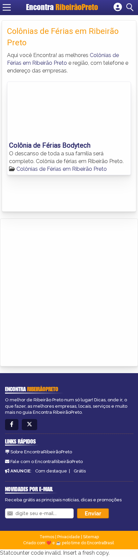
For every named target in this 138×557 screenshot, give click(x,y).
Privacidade (68, 537)
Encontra (62, 7)
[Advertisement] (69, 291)
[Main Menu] (6, 7)
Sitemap (91, 537)
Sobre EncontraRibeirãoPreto (41, 451)
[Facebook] (11, 424)
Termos (47, 537)
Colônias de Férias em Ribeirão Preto (61, 169)
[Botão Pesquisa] (131, 7)
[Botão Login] (118, 7)
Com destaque (51, 470)
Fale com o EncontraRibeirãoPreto (46, 461)
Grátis (80, 470)
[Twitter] (29, 424)
